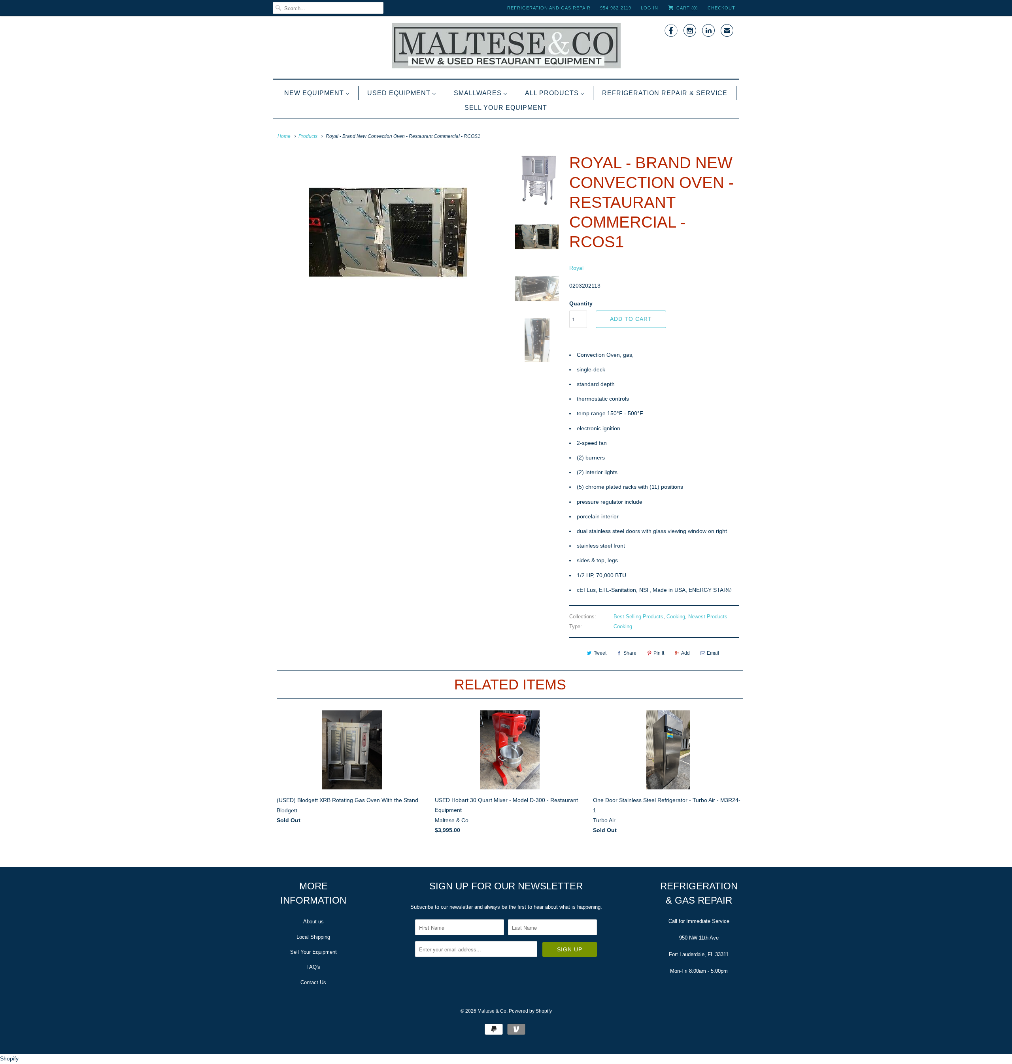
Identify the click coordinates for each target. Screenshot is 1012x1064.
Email (713, 653)
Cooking (675, 617)
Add (685, 653)
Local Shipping (313, 937)
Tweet (600, 653)
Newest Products (707, 617)
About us (313, 922)
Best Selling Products (638, 617)
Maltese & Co (492, 1011)
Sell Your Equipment (313, 952)
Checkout (721, 8)
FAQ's (313, 967)
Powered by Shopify (530, 1011)
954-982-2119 (615, 8)
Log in (649, 8)
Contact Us (313, 982)
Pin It (658, 653)
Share (629, 653)
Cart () (686, 8)
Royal (576, 268)
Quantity (581, 303)
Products (307, 136)
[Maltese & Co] (506, 46)
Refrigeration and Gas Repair (549, 8)
